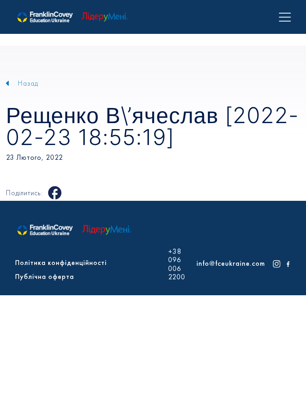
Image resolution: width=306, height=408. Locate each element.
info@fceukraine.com (230, 263)
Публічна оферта (44, 276)
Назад (28, 83)
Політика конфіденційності (61, 262)
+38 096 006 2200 (176, 264)
